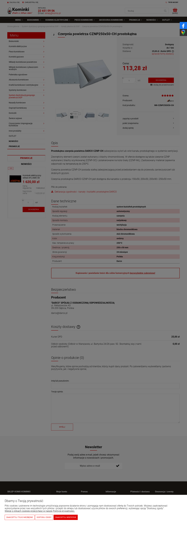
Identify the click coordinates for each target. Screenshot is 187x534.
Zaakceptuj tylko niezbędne (19, 517)
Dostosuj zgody (44, 517)
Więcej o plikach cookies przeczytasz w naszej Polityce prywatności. (40, 511)
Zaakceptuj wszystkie (65, 517)
